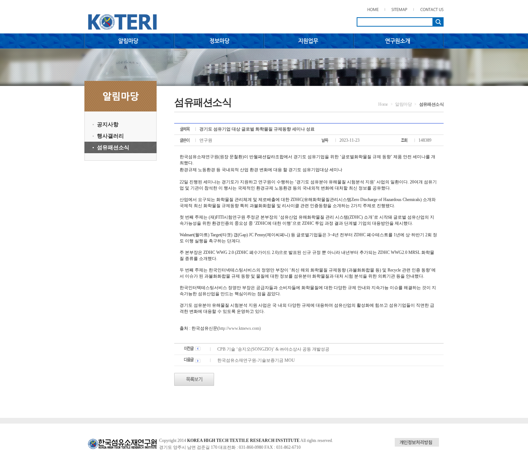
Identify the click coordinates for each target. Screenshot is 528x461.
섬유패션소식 (113, 147)
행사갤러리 (110, 136)
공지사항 (108, 124)
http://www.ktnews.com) (240, 328)
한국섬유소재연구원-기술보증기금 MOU (256, 360)
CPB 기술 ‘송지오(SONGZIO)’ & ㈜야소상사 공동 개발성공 (273, 349)
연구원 (205, 140)
